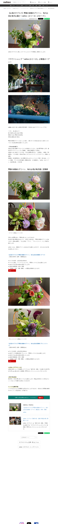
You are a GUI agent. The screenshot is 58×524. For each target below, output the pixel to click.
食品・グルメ (12, 5)
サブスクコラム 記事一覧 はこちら (29, 442)
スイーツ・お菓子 (19, 5)
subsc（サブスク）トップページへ (29, 447)
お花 (43, 5)
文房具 (39, 5)
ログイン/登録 (42, 2)
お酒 (36, 5)
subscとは (33, 2)
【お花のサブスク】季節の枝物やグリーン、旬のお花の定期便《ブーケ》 (27, 255)
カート (50, 2)
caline (24, 412)
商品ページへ (12, 270)
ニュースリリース (22, 18)
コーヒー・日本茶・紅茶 (29, 5)
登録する (41, 397)
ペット (47, 5)
